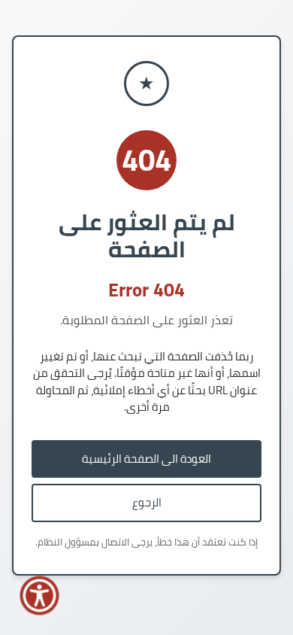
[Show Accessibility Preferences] (39, 595)
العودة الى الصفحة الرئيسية (146, 458)
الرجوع (147, 502)
